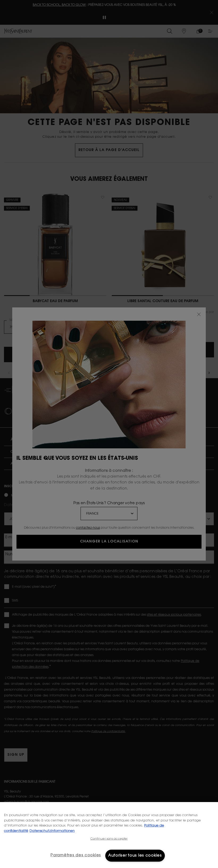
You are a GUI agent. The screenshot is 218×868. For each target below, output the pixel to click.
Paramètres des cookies (76, 855)
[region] (109, 835)
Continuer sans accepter (109, 838)
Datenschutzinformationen (52, 831)
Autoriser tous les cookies (135, 856)
